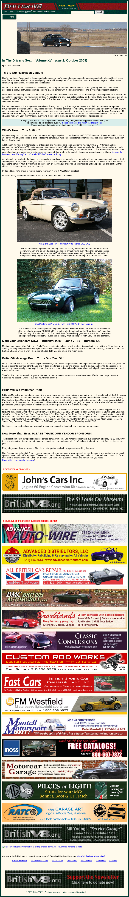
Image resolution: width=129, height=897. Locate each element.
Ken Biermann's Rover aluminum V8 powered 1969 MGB (64, 244)
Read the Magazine (39, 861)
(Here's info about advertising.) (91, 856)
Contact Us (101, 861)
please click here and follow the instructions (82, 123)
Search (99, 12)
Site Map (113, 861)
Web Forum (72, 861)
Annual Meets (86, 861)
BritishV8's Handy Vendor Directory (18, 460)
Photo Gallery (57, 861)
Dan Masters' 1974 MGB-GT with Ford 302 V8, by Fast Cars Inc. (64, 324)
